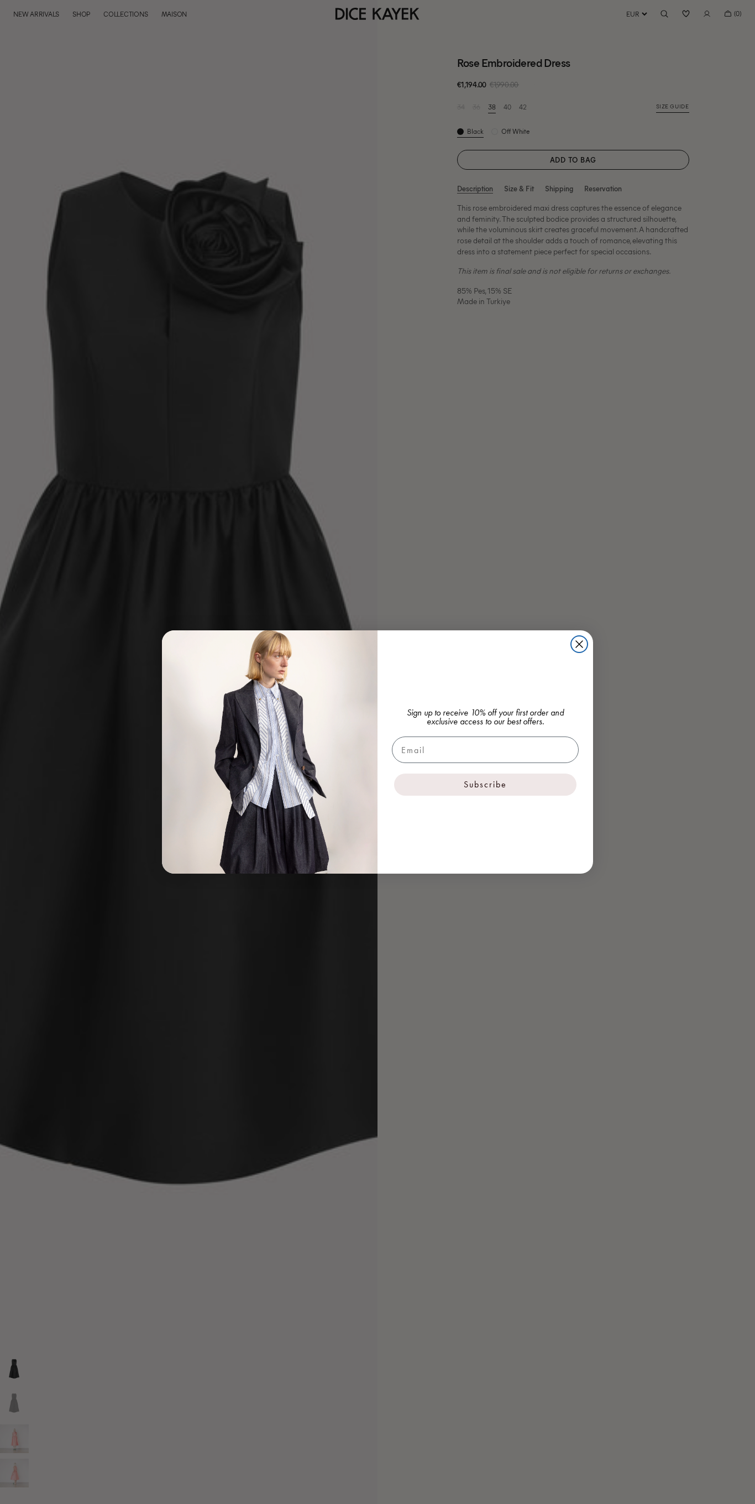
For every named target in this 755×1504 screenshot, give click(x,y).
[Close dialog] (579, 644)
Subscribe (485, 784)
